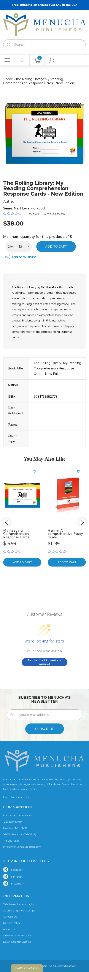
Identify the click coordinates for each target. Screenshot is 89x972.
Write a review (54, 214)
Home (8, 79)
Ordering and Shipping (17, 935)
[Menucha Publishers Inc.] (44, 23)
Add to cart (56, 247)
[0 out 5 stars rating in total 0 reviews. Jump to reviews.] (13, 552)
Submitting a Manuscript (19, 910)
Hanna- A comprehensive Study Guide (65, 534)
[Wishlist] (22, 60)
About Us (9, 929)
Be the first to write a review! (44, 662)
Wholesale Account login (18, 904)
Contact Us (10, 916)
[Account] (51, 60)
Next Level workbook (30, 208)
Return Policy (11, 922)
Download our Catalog (17, 941)
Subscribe (44, 729)
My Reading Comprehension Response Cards (16, 534)
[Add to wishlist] (36, 471)
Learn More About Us (16, 797)
